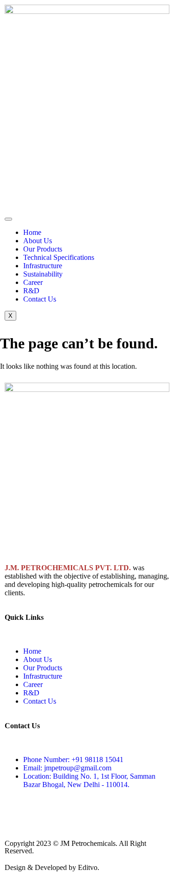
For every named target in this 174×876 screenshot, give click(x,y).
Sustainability (43, 274)
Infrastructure (42, 266)
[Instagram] (41, 190)
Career (33, 282)
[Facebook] (16, 190)
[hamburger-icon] (8, 219)
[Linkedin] (91, 190)
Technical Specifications (58, 257)
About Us (37, 241)
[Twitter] (66, 190)
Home (32, 232)
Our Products (42, 249)
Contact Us (39, 299)
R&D (31, 291)
